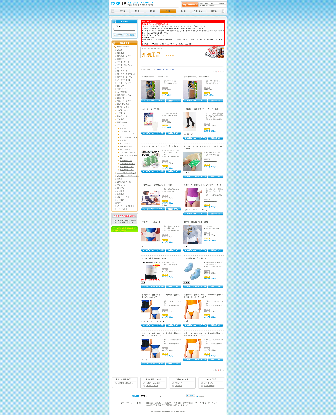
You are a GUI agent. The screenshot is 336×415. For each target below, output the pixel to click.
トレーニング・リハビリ (126, 173)
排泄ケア (120, 86)
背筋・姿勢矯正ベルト (128, 137)
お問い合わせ (209, 386)
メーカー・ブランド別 (125, 206)
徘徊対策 (120, 98)
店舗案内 (168, 403)
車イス (119, 68)
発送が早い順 (170, 69)
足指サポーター (126, 161)
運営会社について (190, 403)
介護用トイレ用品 (124, 83)
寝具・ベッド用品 (124, 101)
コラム (187, 405)
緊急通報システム (124, 95)
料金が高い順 (160, 69)
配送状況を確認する (125, 383)
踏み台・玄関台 (123, 116)
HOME (144, 48)
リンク (214, 403)
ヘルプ (121, 403)
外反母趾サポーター (127, 164)
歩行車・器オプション (125, 65)
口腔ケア (120, 59)
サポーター (158, 48)
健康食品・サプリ (124, 56)
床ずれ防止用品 (123, 104)
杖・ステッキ (122, 71)
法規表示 (158, 403)
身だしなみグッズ (124, 182)
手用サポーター (126, 146)
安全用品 (120, 119)
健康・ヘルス (122, 122)
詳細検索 (119, 34)
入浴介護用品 (122, 92)
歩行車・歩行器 (123, 62)
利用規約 (149, 403)
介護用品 (150, 48)
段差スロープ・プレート (126, 77)
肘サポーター (125, 143)
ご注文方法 (208, 383)
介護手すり (121, 113)
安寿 (119, 203)
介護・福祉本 (122, 209)
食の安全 (180, 405)
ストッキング (125, 131)
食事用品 (120, 53)
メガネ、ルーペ (123, 110)
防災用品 (161, 405)
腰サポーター (125, 149)
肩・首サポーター (127, 140)
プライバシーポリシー (134, 403)
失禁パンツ (121, 89)
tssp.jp (147, 405)
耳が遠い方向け (123, 107)
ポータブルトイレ (124, 80)
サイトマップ (204, 403)
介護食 (119, 50)
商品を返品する (152, 386)
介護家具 (120, 191)
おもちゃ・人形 (123, 197)
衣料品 (119, 179)
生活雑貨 (120, 188)
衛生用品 (120, 194)
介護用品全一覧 (123, 47)
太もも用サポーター (127, 152)
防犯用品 (153, 405)
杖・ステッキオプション (126, 74)
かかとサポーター (127, 167)
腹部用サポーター (127, 128)
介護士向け (121, 200)
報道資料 (177, 403)
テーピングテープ (127, 134)
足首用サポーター (127, 170)
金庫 (175, 405)
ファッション (122, 185)
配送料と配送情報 (153, 383)
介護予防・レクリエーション (128, 176)
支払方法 (178, 383)
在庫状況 (178, 386)
